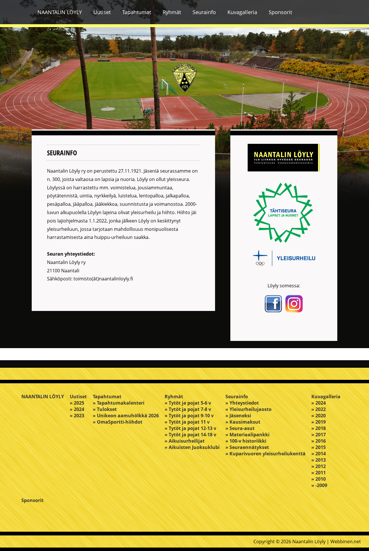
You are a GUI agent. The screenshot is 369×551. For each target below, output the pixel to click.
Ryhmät (172, 12)
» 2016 (318, 441)
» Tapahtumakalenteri (118, 403)
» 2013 (318, 460)
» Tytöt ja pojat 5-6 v (188, 403)
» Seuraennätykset (247, 447)
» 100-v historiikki (245, 441)
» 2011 (318, 472)
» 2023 (77, 415)
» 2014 (318, 453)
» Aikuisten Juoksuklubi (192, 447)
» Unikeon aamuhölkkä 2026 (126, 415)
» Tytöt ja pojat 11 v (187, 422)
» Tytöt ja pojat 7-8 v (188, 409)
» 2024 (77, 409)
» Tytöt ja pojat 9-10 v (189, 415)
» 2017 (318, 434)
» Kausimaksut (242, 422)
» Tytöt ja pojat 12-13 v (190, 428)
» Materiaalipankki (247, 434)
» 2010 (318, 479)
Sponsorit (280, 12)
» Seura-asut (240, 428)
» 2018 (318, 428)
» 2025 (77, 403)
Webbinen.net (345, 541)
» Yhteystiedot (242, 403)
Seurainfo (204, 12)
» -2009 (319, 485)
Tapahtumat (136, 12)
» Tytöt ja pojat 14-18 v (190, 434)
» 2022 (318, 409)
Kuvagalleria (242, 12)
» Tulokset (105, 409)
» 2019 (318, 422)
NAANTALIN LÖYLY (59, 12)
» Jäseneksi (238, 415)
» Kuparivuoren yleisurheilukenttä (265, 453)
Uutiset (102, 12)
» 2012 (318, 466)
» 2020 (318, 415)
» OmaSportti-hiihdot (117, 422)
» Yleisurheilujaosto (248, 409)
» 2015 (318, 447)
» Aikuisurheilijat (185, 441)
